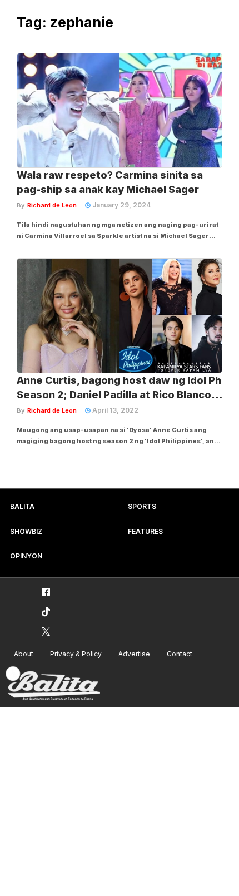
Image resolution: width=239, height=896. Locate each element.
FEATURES (145, 531)
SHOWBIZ (26, 531)
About (23, 654)
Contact (179, 654)
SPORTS (142, 506)
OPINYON (26, 556)
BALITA (22, 506)
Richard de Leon (52, 205)
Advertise (134, 654)
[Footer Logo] (53, 683)
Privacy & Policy (76, 654)
